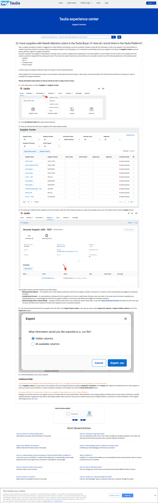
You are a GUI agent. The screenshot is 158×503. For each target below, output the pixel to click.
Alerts (98, 3)
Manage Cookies (114, 495)
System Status (71, 3)
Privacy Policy (47, 501)
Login (106, 3)
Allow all (127, 495)
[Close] (155, 495)
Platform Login (85, 3)
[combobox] (75, 37)
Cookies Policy (58, 501)
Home (61, 3)
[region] (79, 495)
